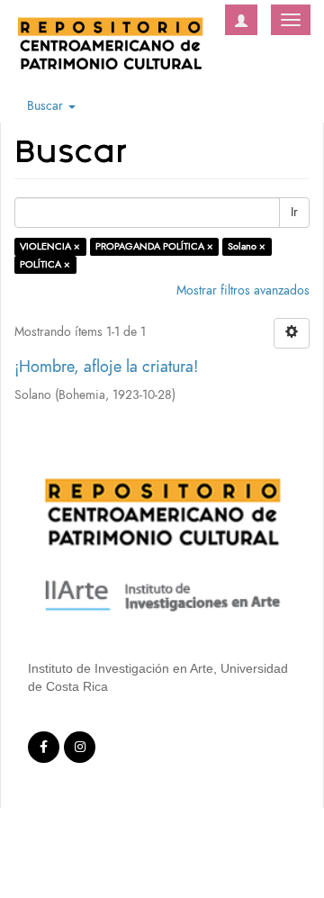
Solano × (247, 246)
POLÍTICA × (45, 264)
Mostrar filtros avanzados (243, 290)
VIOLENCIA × (50, 246)
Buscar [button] (47, 105)
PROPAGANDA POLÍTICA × (154, 246)
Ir (294, 212)
